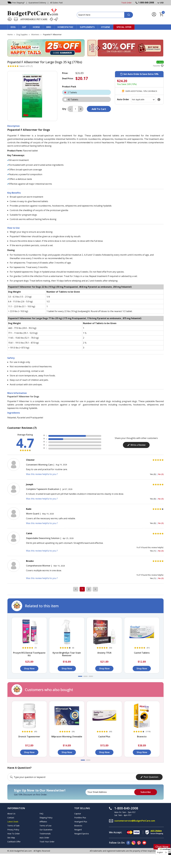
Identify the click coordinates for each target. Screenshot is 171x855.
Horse (36, 27)
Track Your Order (47, 841)
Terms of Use (45, 825)
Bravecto (78, 825)
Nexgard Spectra (81, 833)
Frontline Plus (80, 817)
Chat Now (162, 846)
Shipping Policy (46, 817)
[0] (161, 15)
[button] (80, 676)
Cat (24, 27)
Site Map (11, 837)
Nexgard (78, 829)
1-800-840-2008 (146, 2)
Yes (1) (153, 550)
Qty (64, 108)
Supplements (87, 27)
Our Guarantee (46, 829)
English (160, 852)
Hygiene (105, 27)
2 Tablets (72, 92)
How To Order (13, 833)
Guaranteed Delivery (37, 2)
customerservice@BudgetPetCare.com (134, 820)
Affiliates (43, 821)
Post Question (151, 776)
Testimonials (45, 833)
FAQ (41, 813)
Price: (65, 73)
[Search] (128, 15)
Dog (13, 27)
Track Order (126, 2)
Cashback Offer (14, 841)
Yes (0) (153, 474)
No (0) (161, 474)
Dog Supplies (22, 34)
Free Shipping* (18, 2)
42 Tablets (73, 99)
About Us (11, 813)
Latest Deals (12, 821)
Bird (48, 27)
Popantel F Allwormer (52, 34)
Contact (10, 817)
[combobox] (162, 852)
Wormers (35, 34)
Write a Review (138, 444)
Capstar (77, 813)
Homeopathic (65, 27)
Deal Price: (67, 78)
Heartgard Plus (80, 821)
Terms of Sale (13, 825)
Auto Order (44, 837)
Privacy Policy (13, 829)
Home (10, 34)
